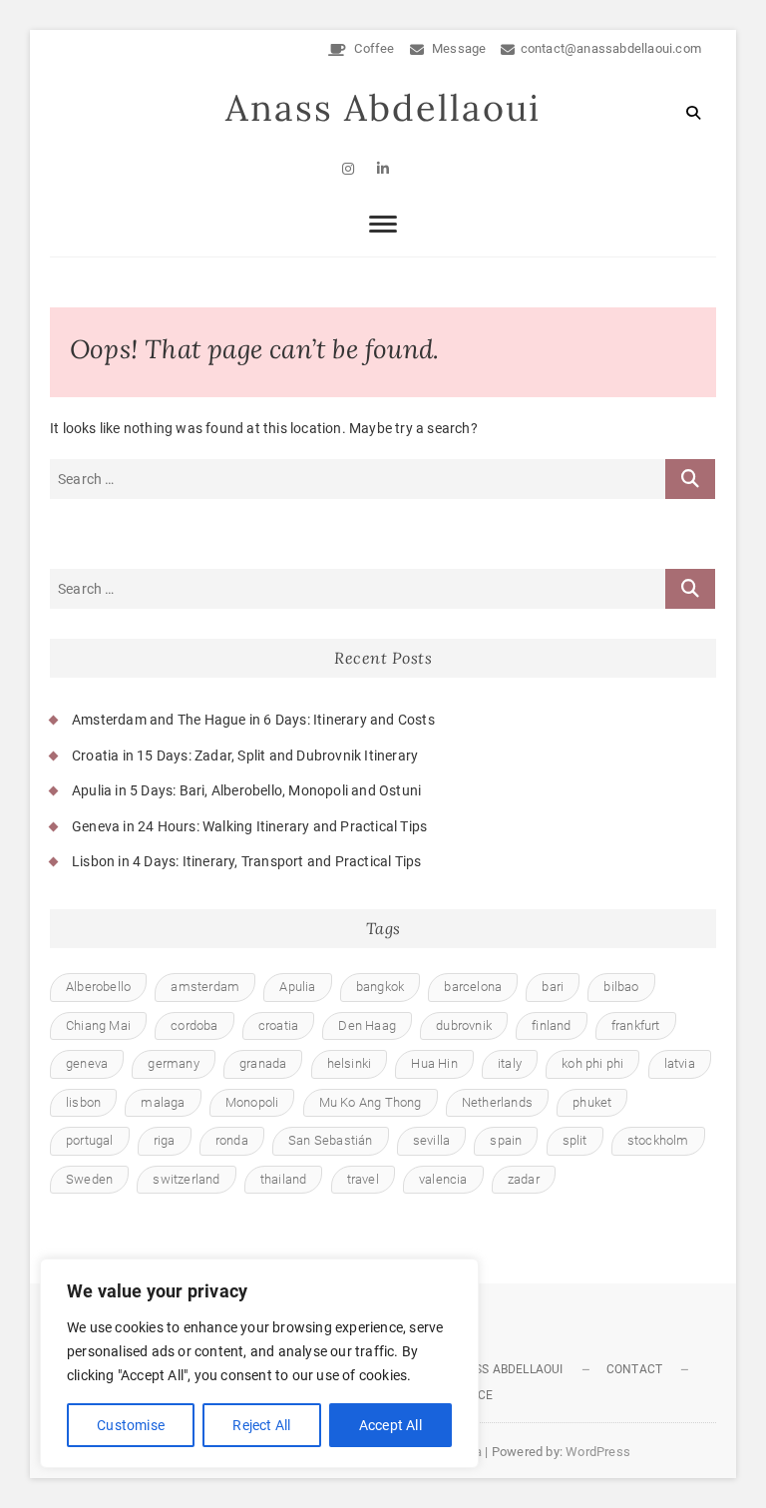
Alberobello (98, 986)
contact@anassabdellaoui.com (611, 48)
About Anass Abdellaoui (485, 1369)
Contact (634, 1369)
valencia (443, 1179)
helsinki (349, 1063)
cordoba (194, 1025)
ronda (231, 1140)
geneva (87, 1063)
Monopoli (252, 1102)
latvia (679, 1063)
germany (173, 1063)
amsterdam (205, 986)
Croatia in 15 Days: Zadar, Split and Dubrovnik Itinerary (245, 755)
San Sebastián (330, 1140)
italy (510, 1063)
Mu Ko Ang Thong (370, 1102)
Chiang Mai (98, 1025)
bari (553, 986)
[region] (259, 1363)
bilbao (620, 986)
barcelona (473, 986)
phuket (592, 1102)
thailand (283, 1179)
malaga (163, 1102)
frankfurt (635, 1025)
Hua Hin (434, 1063)
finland (551, 1025)
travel (363, 1179)
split (575, 1140)
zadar (524, 1179)
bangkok (380, 986)
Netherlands (497, 1102)
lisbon (83, 1102)
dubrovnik (464, 1025)
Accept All (390, 1425)
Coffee (372, 48)
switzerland (186, 1179)
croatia (278, 1025)
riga (165, 1140)
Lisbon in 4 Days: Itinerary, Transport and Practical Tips (246, 861)
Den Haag (367, 1025)
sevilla (431, 1140)
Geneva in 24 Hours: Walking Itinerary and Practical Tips (249, 826)
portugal (90, 1140)
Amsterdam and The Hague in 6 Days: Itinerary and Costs (253, 720)
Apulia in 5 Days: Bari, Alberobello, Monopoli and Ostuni (246, 790)
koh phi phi (592, 1063)
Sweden (89, 1179)
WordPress (598, 1451)
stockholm (658, 1140)
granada (262, 1063)
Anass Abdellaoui (383, 108)
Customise (131, 1425)
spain (506, 1140)
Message (458, 48)
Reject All (261, 1425)
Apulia (297, 986)
